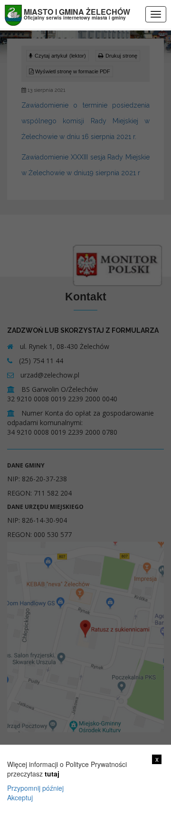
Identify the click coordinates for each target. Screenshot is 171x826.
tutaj (52, 773)
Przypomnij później (35, 788)
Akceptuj (20, 797)
